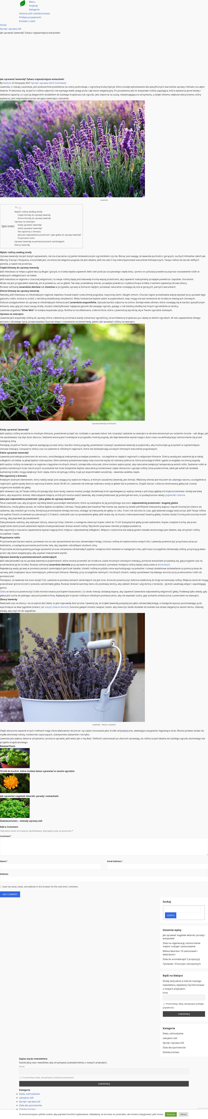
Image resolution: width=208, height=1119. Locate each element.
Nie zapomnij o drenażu (29, 231)
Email (165, 992)
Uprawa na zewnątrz (24, 221)
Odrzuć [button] (183, 1114)
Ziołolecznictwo (171, 1052)
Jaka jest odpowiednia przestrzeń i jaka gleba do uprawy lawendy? (49, 234)
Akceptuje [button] (171, 1114)
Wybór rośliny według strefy (28, 211)
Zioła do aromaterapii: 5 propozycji (181, 959)
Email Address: (115, 861)
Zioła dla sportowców (174, 1047)
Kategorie (34, 9)
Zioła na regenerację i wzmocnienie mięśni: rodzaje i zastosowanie (181, 945)
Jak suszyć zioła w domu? (54, 607)
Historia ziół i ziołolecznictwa (34, 13)
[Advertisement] (104, 56)
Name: (3, 861)
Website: (4, 874)
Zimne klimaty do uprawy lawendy (34, 218)
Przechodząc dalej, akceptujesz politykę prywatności (48, 1077)
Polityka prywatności (30, 17)
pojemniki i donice (175, 495)
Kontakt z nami (27, 21)
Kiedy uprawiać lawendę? (30, 225)
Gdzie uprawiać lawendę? (30, 228)
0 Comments (59, 83)
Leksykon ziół (170, 1038)
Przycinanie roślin (26, 238)
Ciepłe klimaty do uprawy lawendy (34, 215)
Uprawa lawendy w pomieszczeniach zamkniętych (39, 241)
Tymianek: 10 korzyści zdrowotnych (182, 963)
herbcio (7, 83)
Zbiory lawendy (22, 244)
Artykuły (33, 5)
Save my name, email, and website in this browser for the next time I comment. (40, 886)
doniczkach (164, 564)
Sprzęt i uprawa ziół (41, 83)
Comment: (5, 836)
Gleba (3, 591)
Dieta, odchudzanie (173, 1033)
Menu (32, 1)
